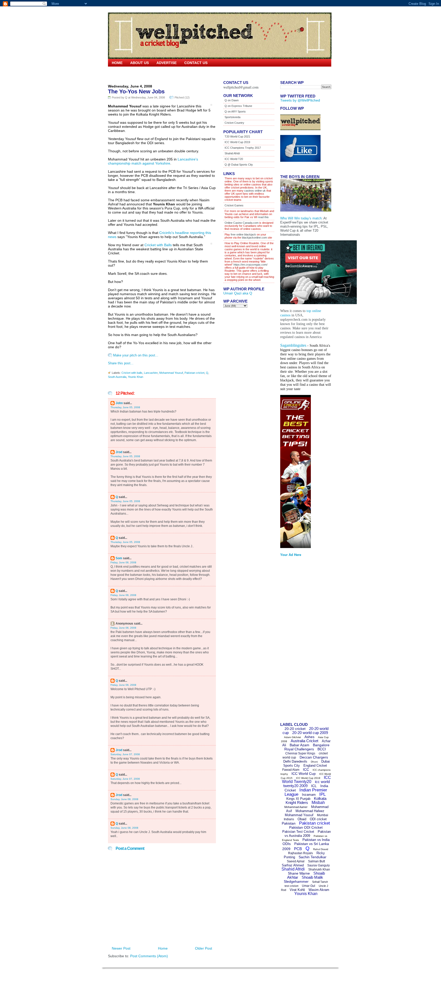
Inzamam (309, 795)
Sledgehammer (296, 881)
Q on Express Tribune (238, 105)
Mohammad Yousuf (171, 372)
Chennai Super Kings (300, 753)
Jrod (119, 452)
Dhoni (314, 761)
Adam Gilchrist (292, 737)
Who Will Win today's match (301, 218)
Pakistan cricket (194, 372)
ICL (314, 786)
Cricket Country (234, 122)
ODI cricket (318, 819)
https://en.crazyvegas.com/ (250, 264)
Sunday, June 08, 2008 (124, 799)
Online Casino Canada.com (242, 222)
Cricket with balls (131, 372)
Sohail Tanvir (320, 881)
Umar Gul (308, 886)
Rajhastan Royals (300, 853)
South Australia (117, 376)
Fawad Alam (290, 770)
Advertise (166, 63)
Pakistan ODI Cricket (306, 827)
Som (119, 558)
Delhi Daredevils (295, 761)
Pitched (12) (182, 97)
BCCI (321, 749)
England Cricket (315, 765)
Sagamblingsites (293, 345)
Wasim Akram (319, 890)
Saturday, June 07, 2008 (125, 754)
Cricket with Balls (158, 245)
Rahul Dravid (320, 849)
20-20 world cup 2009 (310, 732)
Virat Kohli (297, 890)
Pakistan (289, 823)
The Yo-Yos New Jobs (136, 91)
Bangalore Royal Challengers (306, 747)
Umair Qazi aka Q (237, 293)
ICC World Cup (303, 774)
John (119, 403)
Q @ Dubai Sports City (239, 164)
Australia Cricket (304, 741)
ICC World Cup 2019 (237, 142)
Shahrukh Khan (319, 869)
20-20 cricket (295, 729)
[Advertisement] (300, 641)
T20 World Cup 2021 (237, 136)
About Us (139, 63)
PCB (298, 849)
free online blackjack (243, 234)
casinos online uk (255, 190)
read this (263, 217)
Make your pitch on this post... (135, 355)
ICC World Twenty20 (306, 779)
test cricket (291, 885)
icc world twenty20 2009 (306, 783)
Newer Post (121, 948)
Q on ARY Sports (235, 111)
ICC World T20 (234, 158)
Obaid (302, 819)
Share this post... (120, 363)
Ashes (309, 737)
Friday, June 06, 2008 (123, 562)
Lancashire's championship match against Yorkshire (153, 161)
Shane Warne (299, 873)
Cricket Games (234, 205)
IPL (322, 794)
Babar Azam (299, 745)
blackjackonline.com (254, 237)
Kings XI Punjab (298, 799)
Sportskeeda (232, 117)
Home (117, 63)
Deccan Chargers (314, 757)
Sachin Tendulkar (312, 857)
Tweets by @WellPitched (300, 100)
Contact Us (195, 63)
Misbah (318, 802)
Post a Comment (130, 848)
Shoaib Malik (312, 877)
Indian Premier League (306, 792)
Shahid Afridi (232, 153)
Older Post (203, 948)
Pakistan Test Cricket (298, 832)
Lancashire (151, 372)
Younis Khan (135, 376)
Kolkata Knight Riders (306, 800)
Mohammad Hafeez (310, 811)
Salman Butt (316, 861)
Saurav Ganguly (318, 865)
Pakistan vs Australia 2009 (308, 834)
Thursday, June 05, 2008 (125, 407)
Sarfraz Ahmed (293, 865)
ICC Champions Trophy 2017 (243, 147)
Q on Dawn (232, 100)
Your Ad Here (290, 555)
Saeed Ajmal (295, 861)
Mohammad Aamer (296, 807)
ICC (306, 769)
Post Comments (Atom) (149, 956)
